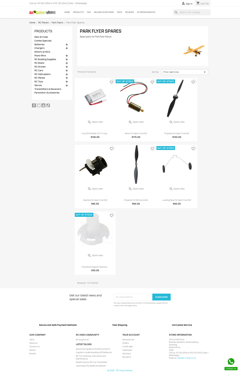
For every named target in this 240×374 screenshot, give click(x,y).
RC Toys (38, 81)
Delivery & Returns (104, 12)
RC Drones (40, 66)
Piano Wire (40, 55)
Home (67, 12)
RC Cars (38, 70)
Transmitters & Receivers (47, 89)
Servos (38, 85)
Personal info (128, 339)
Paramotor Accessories (46, 92)
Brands (32, 353)
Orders (125, 343)
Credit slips (127, 346)
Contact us (34, 346)
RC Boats (39, 63)
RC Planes (39, 77)
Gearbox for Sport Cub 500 (95, 200)
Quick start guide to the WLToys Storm (93, 349)
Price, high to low (185, 72)
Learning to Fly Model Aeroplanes (91, 366)
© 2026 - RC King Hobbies (120, 370)
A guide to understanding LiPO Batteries (94, 352)
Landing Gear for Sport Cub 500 (176, 200)
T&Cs (119, 12)
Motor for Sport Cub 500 (136, 133)
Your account (131, 334)
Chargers (39, 48)
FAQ (89, 12)
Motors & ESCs (42, 51)
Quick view (95, 121)
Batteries (39, 44)
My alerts (126, 357)
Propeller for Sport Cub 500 (176, 133)
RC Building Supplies (45, 59)
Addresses (127, 350)
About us (33, 343)
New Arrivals (41, 37)
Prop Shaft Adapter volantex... (95, 267)
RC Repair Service (146, 12)
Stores (32, 350)
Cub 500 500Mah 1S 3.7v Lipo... (95, 133)
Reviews (129, 12)
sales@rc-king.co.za (186, 358)
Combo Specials (42, 40)
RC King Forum (82, 339)
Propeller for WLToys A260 (136, 200)
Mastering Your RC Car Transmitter (91, 362)
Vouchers (126, 353)
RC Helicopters (42, 74)
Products (78, 12)
